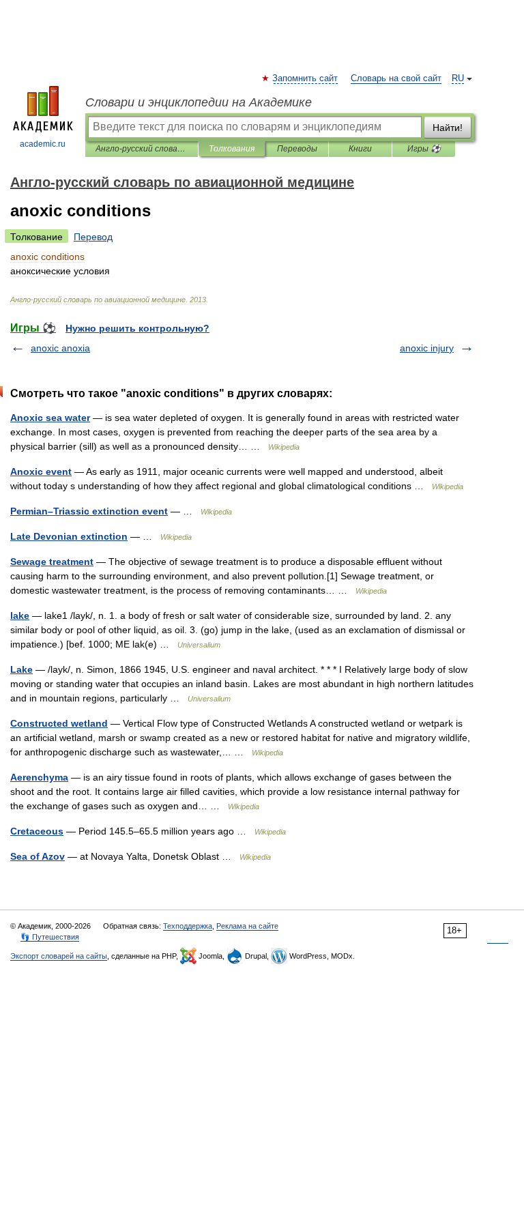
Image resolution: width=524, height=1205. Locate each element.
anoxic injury (427, 348)
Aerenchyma (39, 777)
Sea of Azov (37, 856)
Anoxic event (41, 471)
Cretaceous (36, 831)
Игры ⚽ (424, 149)
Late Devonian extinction (69, 536)
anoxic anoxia (60, 348)
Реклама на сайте (247, 926)
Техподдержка (187, 926)
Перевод (93, 236)
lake (19, 615)
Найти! (448, 127)
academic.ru (43, 144)
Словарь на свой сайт (396, 78)
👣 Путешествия (49, 937)
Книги (360, 149)
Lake (21, 669)
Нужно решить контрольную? (137, 328)
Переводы (297, 149)
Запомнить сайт (306, 78)
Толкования (231, 149)
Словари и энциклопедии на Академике (198, 102)
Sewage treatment (51, 561)
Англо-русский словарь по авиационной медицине (142, 149)
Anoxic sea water (50, 417)
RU (458, 78)
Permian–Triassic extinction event (89, 511)
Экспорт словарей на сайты (58, 956)
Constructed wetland (59, 723)
